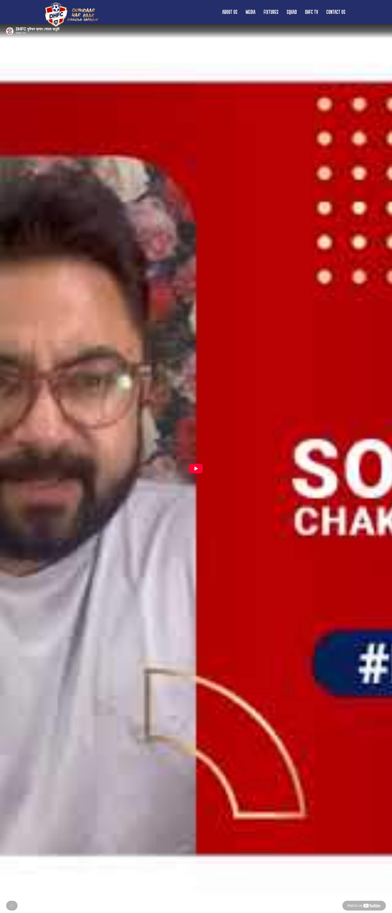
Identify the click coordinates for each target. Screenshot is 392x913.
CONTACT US (335, 11)
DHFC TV (311, 11)
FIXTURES (271, 11)
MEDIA (250, 11)
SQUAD (292, 11)
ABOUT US (229, 11)
